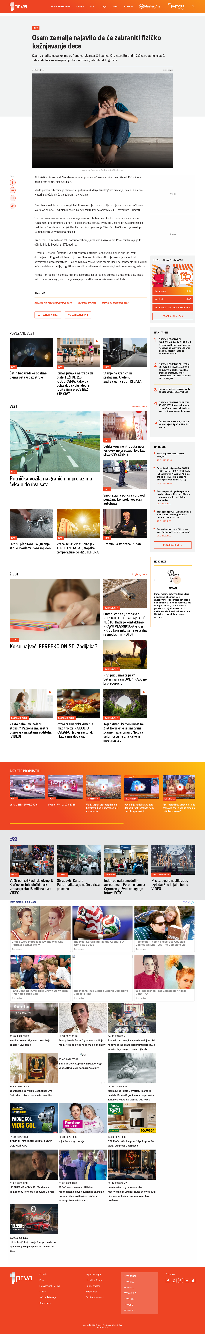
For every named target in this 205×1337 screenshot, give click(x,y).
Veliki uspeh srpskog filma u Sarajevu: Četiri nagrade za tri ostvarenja (102, 808)
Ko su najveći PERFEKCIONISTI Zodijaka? (53, 646)
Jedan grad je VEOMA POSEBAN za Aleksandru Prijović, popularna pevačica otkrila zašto (174, 515)
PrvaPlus (129, 1282)
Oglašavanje (45, 1303)
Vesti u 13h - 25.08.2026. (24, 804)
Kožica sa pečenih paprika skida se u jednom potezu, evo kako (174, 390)
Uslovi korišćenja (94, 1280)
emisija (80, 6)
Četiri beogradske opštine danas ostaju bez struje (28, 375)
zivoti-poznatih (161, 874)
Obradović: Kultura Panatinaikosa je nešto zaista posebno (78, 885)
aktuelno (110, 874)
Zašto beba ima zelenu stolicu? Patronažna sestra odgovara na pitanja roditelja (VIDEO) (31, 730)
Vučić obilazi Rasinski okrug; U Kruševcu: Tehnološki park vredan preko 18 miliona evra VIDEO (31, 887)
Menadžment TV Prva (49, 1286)
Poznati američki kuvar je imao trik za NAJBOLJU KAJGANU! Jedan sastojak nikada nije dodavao (75, 730)
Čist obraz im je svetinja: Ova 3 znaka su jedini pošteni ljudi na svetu (174, 424)
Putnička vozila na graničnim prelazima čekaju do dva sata (51, 481)
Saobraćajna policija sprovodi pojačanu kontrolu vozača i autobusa (124, 499)
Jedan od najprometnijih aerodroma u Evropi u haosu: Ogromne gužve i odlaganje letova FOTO (124, 887)
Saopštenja (91, 1291)
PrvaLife (128, 1305)
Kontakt (43, 1274)
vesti (127, 6)
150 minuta (93, 799)
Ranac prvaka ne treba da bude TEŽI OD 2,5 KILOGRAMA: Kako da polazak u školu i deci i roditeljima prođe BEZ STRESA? (75, 383)
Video (115, 6)
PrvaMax (129, 1287)
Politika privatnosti (95, 1297)
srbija (14, 874)
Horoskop (160, 561)
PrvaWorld (130, 1293)
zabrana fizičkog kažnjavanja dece (53, 303)
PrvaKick (129, 1299)
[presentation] (154, 580)
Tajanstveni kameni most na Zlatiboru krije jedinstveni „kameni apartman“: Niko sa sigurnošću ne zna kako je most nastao (123, 732)
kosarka (63, 874)
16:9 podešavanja (47, 1297)
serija (103, 6)
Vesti (13, 799)
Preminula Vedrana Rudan (122, 544)
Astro (14, 639)
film (92, 6)
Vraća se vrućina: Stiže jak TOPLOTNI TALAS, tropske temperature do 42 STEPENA (78, 548)
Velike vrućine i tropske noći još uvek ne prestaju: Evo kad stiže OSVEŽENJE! (124, 450)
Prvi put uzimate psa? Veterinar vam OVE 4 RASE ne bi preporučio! (125, 679)
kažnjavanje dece (87, 303)
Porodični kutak (19, 718)
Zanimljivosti (111, 608)
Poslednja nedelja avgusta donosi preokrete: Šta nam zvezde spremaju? (139, 808)
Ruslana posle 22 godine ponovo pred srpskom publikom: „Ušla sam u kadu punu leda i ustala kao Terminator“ (173, 495)
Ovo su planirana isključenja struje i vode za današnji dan (30, 546)
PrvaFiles (129, 1310)
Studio (42, 1291)
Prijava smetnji (93, 1286)
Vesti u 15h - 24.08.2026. (62, 804)
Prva (41, 1280)
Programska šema (61, 6)
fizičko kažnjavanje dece (115, 303)
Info (36, 28)
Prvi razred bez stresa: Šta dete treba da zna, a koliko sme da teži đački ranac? (180, 808)
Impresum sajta (93, 1274)
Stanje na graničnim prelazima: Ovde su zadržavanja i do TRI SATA (122, 377)
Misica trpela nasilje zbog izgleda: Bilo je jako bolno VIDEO (169, 885)
